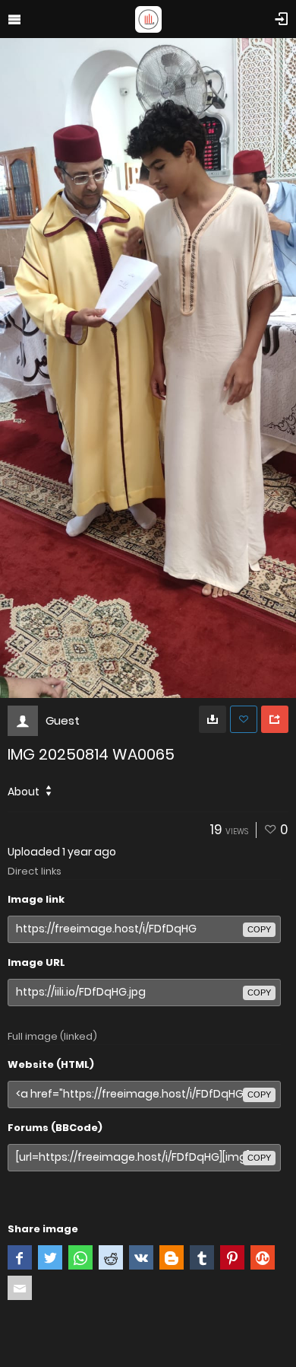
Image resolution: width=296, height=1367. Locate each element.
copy (259, 929)
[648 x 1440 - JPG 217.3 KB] (212, 719)
